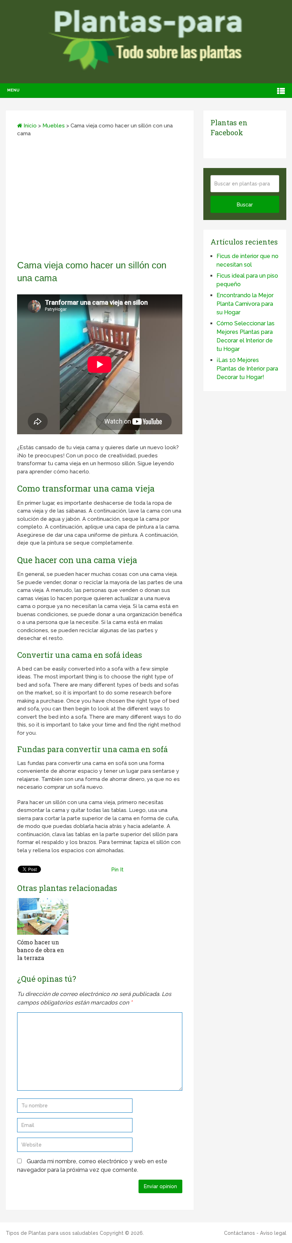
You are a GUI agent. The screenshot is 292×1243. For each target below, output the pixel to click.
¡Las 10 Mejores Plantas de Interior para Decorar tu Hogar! (247, 369)
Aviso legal (273, 1233)
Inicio (29, 125)
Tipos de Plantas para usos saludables (52, 1233)
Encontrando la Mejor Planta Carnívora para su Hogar (245, 304)
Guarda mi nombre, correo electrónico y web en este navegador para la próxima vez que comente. (92, 1165)
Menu (13, 90)
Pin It (117, 869)
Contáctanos (239, 1233)
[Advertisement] (99, 201)
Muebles (53, 125)
